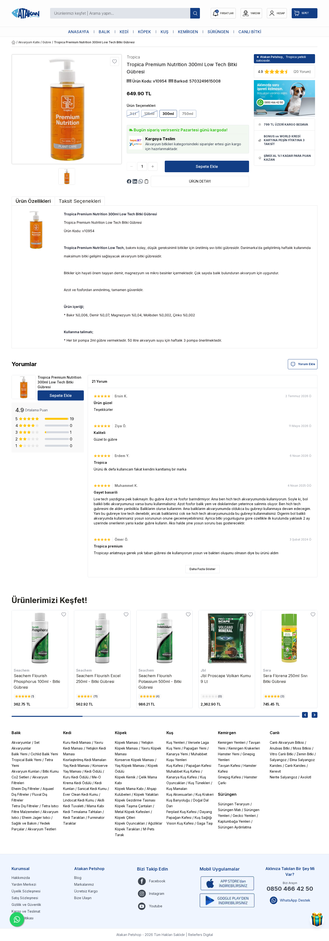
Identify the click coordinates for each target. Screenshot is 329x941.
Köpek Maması (126, 742)
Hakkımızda (21, 878)
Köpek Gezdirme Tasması (135, 800)
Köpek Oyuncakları (130, 823)
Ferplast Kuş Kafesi (181, 812)
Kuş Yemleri (175, 742)
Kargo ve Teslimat (26, 911)
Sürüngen (227, 794)
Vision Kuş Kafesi (180, 823)
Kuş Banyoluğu (178, 800)
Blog (77, 878)
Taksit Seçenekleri (80, 201)
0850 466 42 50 (290, 888)
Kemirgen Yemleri (231, 742)
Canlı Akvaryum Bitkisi (287, 742)
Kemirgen (227, 732)
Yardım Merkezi (24, 884)
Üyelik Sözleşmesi (26, 891)
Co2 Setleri (20, 777)
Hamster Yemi (228, 754)
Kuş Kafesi (174, 765)
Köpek (121, 732)
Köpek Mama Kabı (129, 789)
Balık (16, 732)
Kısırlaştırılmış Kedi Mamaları (84, 760)
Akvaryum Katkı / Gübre (34, 42)
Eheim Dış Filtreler (25, 789)
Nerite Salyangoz (283, 777)
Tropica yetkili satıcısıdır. (281, 58)
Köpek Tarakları (127, 829)
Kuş (169, 732)
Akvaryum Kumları (25, 771)
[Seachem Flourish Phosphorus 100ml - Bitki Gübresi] (40, 638)
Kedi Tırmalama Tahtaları (82, 812)
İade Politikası (22, 918)
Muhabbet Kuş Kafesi (183, 771)
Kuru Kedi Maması (77, 742)
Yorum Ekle (306, 364)
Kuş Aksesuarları (179, 794)
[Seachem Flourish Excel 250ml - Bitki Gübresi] (102, 638)
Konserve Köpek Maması (134, 760)
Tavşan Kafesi (229, 765)
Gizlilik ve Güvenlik (26, 905)
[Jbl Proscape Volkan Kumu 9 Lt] (227, 638)
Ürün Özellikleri (33, 201)
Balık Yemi (19, 754)
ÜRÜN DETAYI (200, 181)
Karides (276, 765)
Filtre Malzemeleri (25, 812)
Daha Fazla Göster (203, 569)
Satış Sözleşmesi (25, 898)
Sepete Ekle (207, 166)
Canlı (274, 732)
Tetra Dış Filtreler (25, 806)
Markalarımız (84, 884)
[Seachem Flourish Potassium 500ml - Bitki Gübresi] (165, 638)
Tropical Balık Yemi (26, 760)
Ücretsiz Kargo (86, 891)
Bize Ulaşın (83, 898)
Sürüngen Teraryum (234, 804)
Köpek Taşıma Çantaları (133, 806)
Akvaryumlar (21, 742)
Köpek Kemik (125, 777)
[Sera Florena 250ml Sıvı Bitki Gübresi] (289, 638)
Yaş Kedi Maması (76, 765)
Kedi (67, 732)
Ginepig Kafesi (229, 777)
